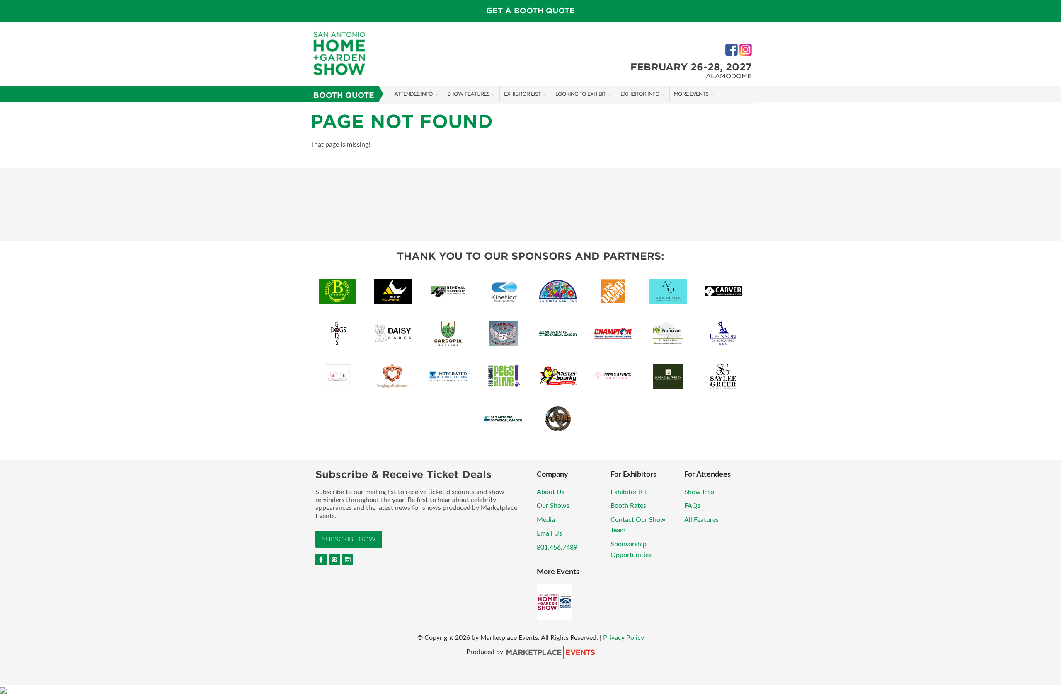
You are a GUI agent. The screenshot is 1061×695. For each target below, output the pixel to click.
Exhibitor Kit (628, 492)
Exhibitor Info (639, 94)
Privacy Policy (623, 638)
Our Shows (553, 505)
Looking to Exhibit (580, 94)
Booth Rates (628, 505)
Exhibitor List (522, 94)
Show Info (699, 492)
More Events (691, 94)
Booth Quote (343, 95)
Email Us (549, 533)
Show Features (468, 94)
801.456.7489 (557, 547)
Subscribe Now (348, 539)
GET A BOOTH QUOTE (530, 10)
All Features (701, 519)
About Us (550, 492)
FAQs (692, 505)
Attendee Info (413, 94)
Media (546, 519)
